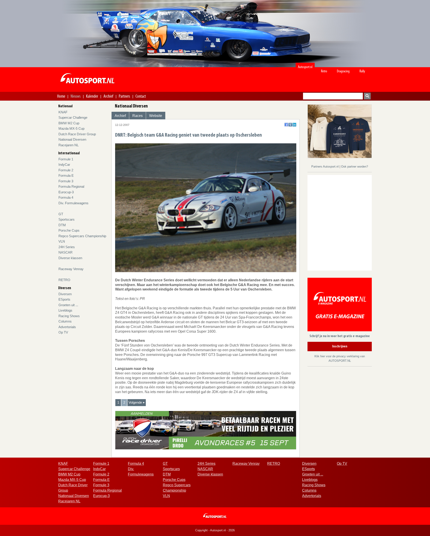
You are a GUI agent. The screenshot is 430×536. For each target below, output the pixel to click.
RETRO (64, 280)
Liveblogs (65, 310)
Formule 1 (65, 159)
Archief (108, 96)
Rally (362, 71)
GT (60, 214)
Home (61, 96)
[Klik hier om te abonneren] (339, 305)
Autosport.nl (305, 67)
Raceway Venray (71, 269)
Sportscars (66, 219)
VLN (61, 241)
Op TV (63, 332)
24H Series (66, 247)
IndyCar (64, 164)
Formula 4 (65, 197)
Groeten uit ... (68, 305)
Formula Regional (71, 186)
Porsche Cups (69, 230)
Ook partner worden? (354, 166)
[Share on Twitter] (290, 125)
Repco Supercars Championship (82, 236)
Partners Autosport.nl (325, 166)
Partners (124, 96)
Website (155, 116)
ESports (64, 299)
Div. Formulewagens (73, 203)
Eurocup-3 (66, 192)
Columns (65, 321)
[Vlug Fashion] (340, 131)
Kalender (92, 96)
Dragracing (343, 71)
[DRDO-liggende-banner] (205, 430)
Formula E (66, 175)
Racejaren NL (68, 145)
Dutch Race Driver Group (77, 134)
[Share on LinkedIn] (294, 125)
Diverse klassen (70, 258)
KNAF (62, 112)
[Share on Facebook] (286, 125)
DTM (62, 225)
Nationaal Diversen (72, 139)
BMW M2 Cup (68, 123)
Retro (324, 71)
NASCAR (65, 252)
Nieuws (76, 96)
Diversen (65, 294)
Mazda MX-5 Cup (71, 128)
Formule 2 (65, 170)
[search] (367, 96)
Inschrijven (339, 346)
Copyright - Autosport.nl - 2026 (215, 530)
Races (137, 116)
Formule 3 (65, 181)
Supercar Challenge (72, 117)
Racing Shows (69, 316)
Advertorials (67, 327)
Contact (140, 96)
